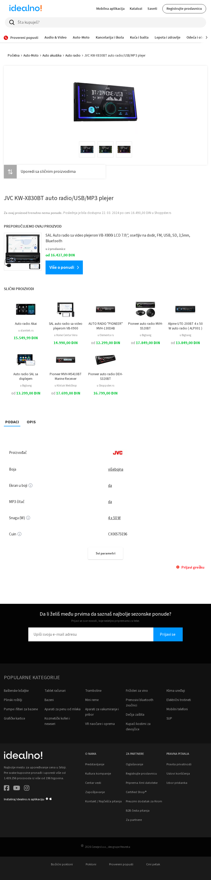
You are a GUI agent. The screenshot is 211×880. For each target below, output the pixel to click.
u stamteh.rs (25, 331)
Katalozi (136, 8)
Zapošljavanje (95, 792)
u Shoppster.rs (105, 386)
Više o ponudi (61, 267)
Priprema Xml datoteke (141, 782)
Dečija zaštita (135, 714)
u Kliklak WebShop (66, 386)
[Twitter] (16, 789)
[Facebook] (6, 789)
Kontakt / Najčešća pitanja (103, 801)
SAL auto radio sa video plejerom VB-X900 (65, 326)
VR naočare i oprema (100, 724)
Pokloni (91, 864)
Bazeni (49, 700)
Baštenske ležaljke (16, 690)
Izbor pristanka (176, 782)
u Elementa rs (106, 335)
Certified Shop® (136, 792)
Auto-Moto (31, 55)
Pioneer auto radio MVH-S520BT (145, 326)
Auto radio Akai (26, 323)
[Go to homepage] (25, 9)
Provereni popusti (121, 864)
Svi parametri (105, 553)
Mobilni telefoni (177, 709)
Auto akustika (51, 55)
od (105, 343)
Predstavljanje (94, 764)
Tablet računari (55, 690)
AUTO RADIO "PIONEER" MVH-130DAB (106, 326)
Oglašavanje (134, 764)
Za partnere (134, 820)
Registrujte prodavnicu (184, 8)
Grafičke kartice (14, 718)
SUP (169, 718)
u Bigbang (145, 335)
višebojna (115, 469)
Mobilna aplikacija (110, 8)
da (110, 485)
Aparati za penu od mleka (63, 709)
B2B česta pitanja (138, 810)
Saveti (152, 8)
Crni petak (153, 864)
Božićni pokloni (62, 864)
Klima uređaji (175, 690)
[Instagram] (26, 789)
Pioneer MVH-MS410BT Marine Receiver (66, 376)
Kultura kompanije (98, 773)
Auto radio (73, 55)
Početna (14, 55)
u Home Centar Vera (65, 335)
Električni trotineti (178, 700)
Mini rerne (92, 700)
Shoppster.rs (162, 213)
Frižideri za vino (137, 690)
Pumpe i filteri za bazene (21, 709)
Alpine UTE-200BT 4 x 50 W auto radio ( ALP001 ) (185, 326)
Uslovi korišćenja (178, 773)
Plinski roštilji (13, 700)
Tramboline (93, 690)
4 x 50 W (114, 518)
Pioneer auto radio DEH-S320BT (105, 376)
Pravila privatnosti (178, 764)
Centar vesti (93, 782)
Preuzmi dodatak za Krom (144, 801)
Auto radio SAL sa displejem (25, 376)
